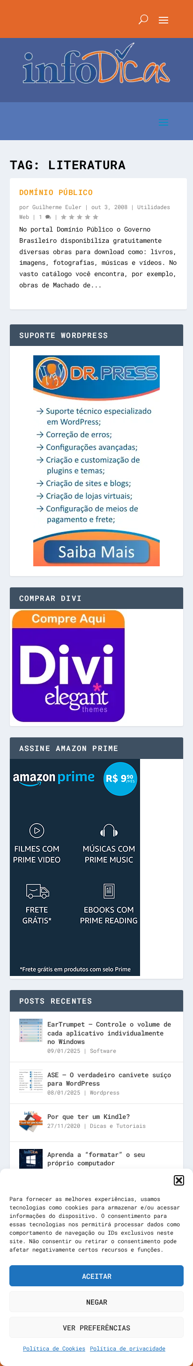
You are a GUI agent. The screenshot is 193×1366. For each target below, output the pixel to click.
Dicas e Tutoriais (118, 1125)
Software (103, 1050)
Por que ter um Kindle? (88, 1116)
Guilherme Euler (57, 206)
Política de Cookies (54, 1348)
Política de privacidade (127, 1348)
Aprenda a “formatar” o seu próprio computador (96, 1158)
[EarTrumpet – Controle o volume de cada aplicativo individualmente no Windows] (31, 1030)
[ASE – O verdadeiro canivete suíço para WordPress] (31, 1081)
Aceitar (96, 1276)
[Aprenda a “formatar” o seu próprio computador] (31, 1160)
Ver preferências (96, 1327)
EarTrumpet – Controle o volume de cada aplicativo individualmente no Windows (109, 1032)
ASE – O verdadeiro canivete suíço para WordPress (109, 1079)
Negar (96, 1301)
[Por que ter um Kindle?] (31, 1122)
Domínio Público (56, 192)
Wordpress (104, 1092)
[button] (179, 1180)
